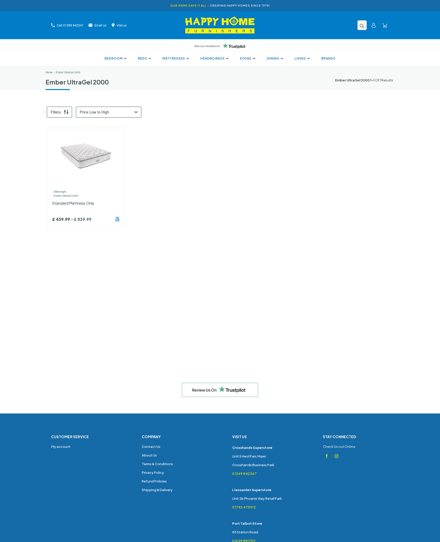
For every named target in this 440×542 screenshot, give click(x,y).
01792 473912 (244, 507)
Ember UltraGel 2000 (68, 72)
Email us (100, 25)
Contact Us (151, 447)
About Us (149, 455)
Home (49, 72)
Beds (142, 58)
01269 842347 (244, 474)
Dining (273, 58)
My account (61, 447)
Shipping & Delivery (157, 490)
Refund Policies (154, 481)
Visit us (122, 25)
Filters (56, 112)
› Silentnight (59, 191)
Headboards (212, 58)
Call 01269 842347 (70, 25)
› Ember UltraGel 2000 (65, 195)
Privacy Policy (153, 472)
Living (300, 58)
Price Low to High (94, 112)
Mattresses (173, 58)
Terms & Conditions (157, 464)
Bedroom (114, 58)
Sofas (246, 58)
